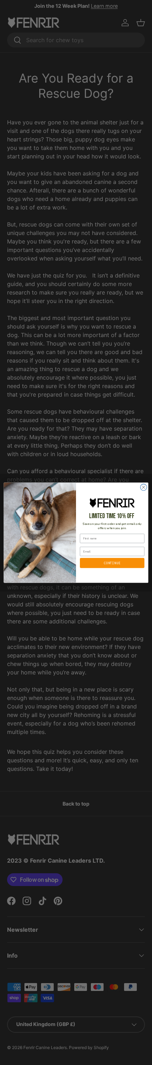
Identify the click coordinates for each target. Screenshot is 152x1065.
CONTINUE (112, 562)
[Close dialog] (143, 487)
